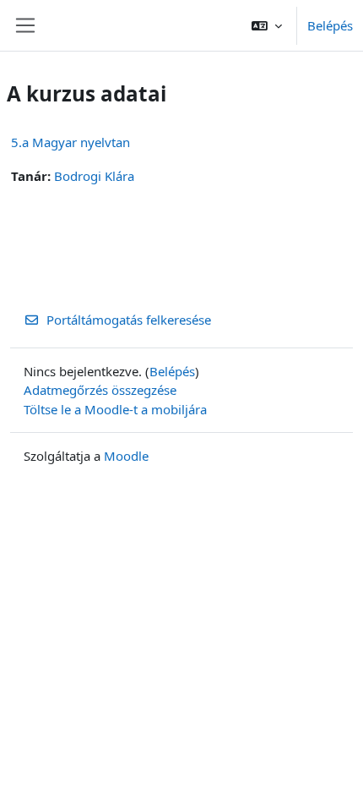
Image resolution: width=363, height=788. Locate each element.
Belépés (330, 25)
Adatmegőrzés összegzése (100, 389)
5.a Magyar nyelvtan (70, 142)
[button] (267, 25)
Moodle (126, 455)
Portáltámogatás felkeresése (128, 319)
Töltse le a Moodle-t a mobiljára (115, 409)
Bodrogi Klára (94, 175)
